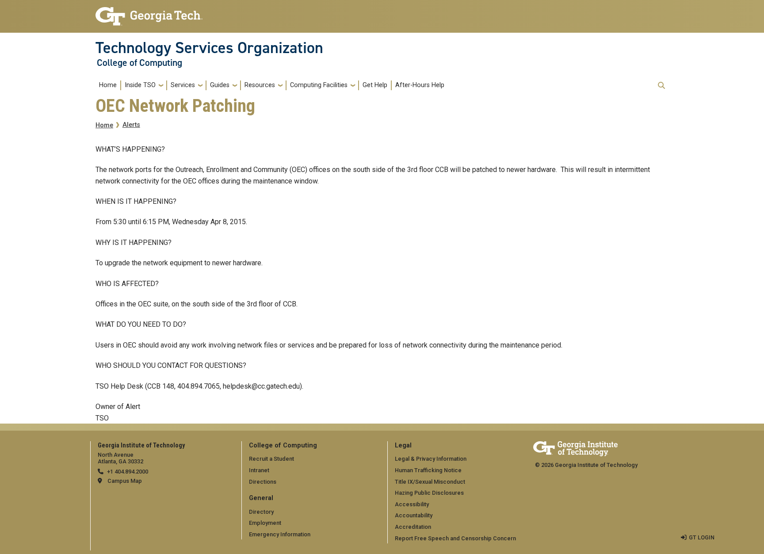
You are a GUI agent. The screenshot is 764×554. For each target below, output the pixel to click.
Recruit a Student (271, 458)
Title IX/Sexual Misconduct (430, 481)
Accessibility (412, 504)
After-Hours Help (419, 85)
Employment (265, 523)
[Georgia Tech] (575, 447)
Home (108, 85)
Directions (262, 481)
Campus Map (124, 481)
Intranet (259, 470)
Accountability (413, 515)
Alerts (131, 125)
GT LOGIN (701, 537)
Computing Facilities (319, 85)
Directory (261, 511)
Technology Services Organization (209, 48)
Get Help (375, 85)
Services (183, 85)
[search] (661, 85)
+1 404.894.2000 (127, 471)
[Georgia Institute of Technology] (149, 12)
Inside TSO (140, 85)
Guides (219, 85)
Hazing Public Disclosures (429, 492)
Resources (259, 85)
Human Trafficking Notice (428, 470)
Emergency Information (279, 534)
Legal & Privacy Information (430, 458)
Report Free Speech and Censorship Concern (455, 538)
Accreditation (413, 526)
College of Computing (139, 62)
